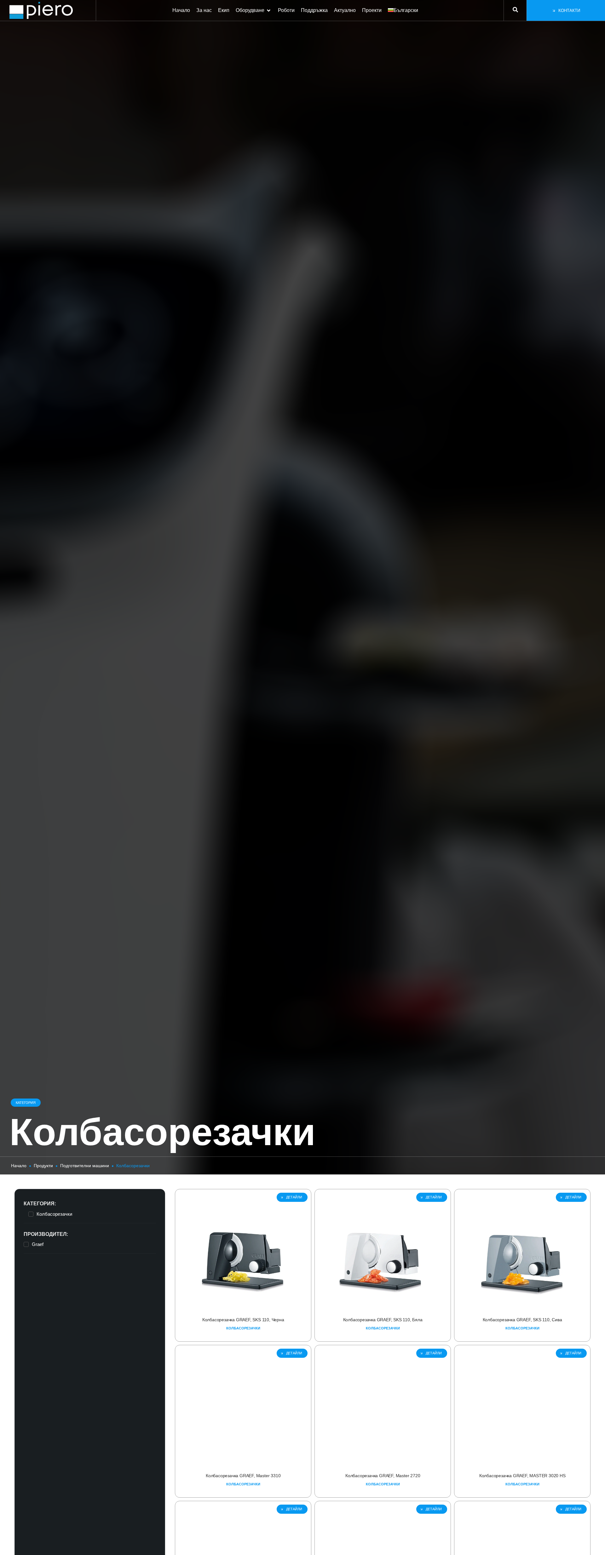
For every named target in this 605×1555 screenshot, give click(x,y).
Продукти (43, 1165)
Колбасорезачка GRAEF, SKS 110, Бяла (382, 1319)
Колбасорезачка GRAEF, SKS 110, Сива (522, 1319)
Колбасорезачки (54, 1214)
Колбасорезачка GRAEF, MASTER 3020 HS (522, 1475)
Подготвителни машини (84, 1165)
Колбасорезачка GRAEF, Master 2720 (382, 1475)
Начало (18, 1165)
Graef (37, 1244)
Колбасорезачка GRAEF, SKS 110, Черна (243, 1319)
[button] (254, 10)
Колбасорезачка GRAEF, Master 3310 (243, 1475)
